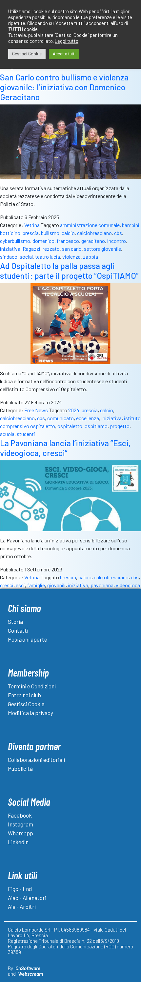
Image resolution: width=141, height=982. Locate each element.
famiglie (36, 585)
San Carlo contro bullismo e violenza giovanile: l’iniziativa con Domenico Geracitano (64, 87)
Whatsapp (20, 833)
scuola (7, 434)
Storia (15, 621)
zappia (90, 256)
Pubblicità (20, 768)
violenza (71, 256)
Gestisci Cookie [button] (27, 53)
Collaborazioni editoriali (36, 759)
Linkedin (18, 842)
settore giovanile (102, 249)
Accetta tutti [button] (64, 53)
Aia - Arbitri (22, 906)
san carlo (72, 249)
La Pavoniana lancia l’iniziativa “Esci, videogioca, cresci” (65, 448)
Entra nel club (24, 695)
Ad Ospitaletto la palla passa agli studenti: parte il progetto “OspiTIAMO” (69, 270)
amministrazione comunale (90, 225)
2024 (73, 410)
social (26, 256)
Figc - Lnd (20, 888)
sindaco (8, 256)
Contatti (18, 630)
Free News (36, 410)
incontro (116, 241)
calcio (68, 233)
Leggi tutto (66, 41)
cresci (6, 585)
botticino (10, 233)
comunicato (60, 418)
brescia (31, 233)
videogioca (128, 585)
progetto (120, 426)
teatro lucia (47, 256)
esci (20, 585)
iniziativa (10, 249)
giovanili (56, 585)
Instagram (20, 824)
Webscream (30, 974)
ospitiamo (96, 426)
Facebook (20, 815)
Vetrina (32, 225)
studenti (26, 434)
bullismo (50, 233)
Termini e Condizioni (32, 686)
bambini (130, 225)
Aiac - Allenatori (27, 897)
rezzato (51, 249)
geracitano (93, 241)
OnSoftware (27, 968)
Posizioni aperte (27, 639)
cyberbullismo (15, 241)
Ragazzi (31, 249)
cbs (118, 233)
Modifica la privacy (30, 712)
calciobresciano (94, 233)
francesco (68, 241)
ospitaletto (69, 426)
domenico (43, 241)
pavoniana (102, 585)
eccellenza (87, 418)
